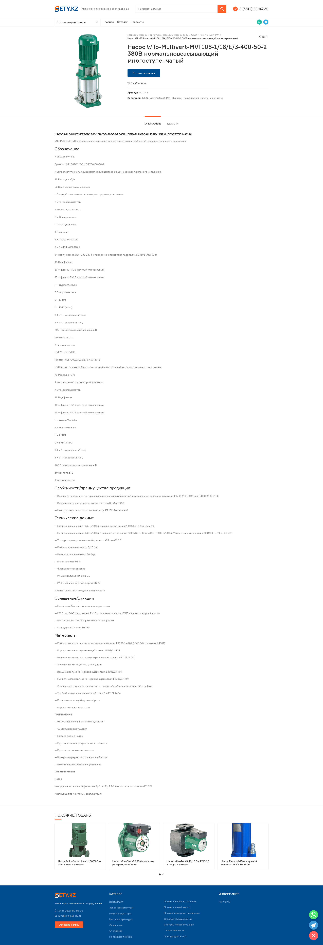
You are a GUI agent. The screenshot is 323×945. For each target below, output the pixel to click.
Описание (153, 123)
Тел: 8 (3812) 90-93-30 (70, 910)
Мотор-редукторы (120, 913)
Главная (132, 34)
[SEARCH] (222, 9)
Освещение (116, 925)
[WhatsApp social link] (259, 22)
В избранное (139, 83)
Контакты (224, 901)
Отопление (115, 930)
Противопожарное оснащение (182, 913)
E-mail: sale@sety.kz (69, 915)
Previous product (260, 36)
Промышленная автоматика (180, 901)
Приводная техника (120, 936)
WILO (194, 34)
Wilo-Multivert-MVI (209, 34)
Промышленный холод (177, 907)
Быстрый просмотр (103, 829)
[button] (144, 73)
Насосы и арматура (150, 34)
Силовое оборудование (178, 918)
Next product (266, 36)
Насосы (167, 34)
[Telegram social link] (265, 22)
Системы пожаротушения (179, 924)
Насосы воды (181, 34)
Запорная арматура (121, 907)
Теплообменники (174, 930)
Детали (172, 123)
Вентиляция (116, 901)
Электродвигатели (175, 936)
